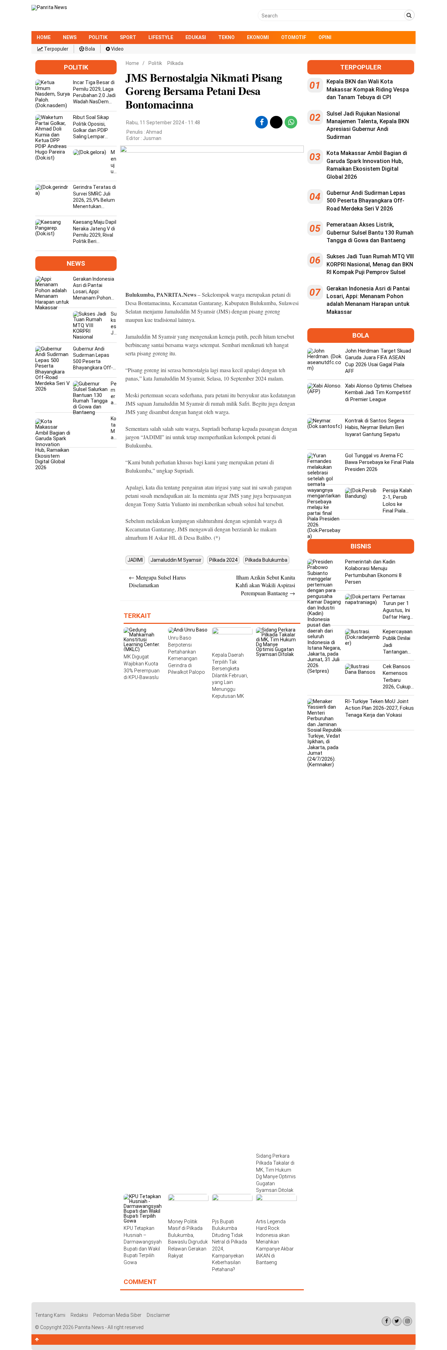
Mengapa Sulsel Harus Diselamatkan (157, 581)
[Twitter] (397, 1321)
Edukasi (195, 37)
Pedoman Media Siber (117, 1315)
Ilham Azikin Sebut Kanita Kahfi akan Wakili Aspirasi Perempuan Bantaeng (265, 585)
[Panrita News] (49, 7)
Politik (98, 37)
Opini (324, 37)
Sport (128, 37)
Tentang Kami (50, 1315)
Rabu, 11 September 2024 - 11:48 (163, 122)
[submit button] (409, 15)
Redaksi (79, 1315)
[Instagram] (407, 1321)
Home (44, 37)
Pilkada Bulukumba (266, 560)
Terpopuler (55, 49)
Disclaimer (158, 1315)
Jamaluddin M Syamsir (176, 560)
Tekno (226, 37)
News (69, 37)
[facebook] (262, 122)
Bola (89, 49)
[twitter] (276, 119)
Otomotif (293, 37)
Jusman (152, 138)
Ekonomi (258, 37)
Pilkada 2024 (223, 560)
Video (117, 49)
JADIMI (135, 560)
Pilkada (175, 63)
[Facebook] (386, 1321)
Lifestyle (160, 37)
